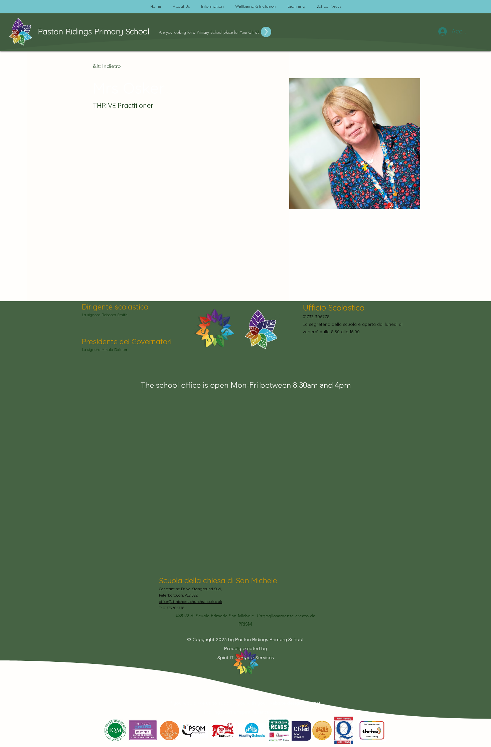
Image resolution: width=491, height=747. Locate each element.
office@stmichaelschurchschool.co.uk (190, 601)
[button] (181, 7)
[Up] (266, 32)
